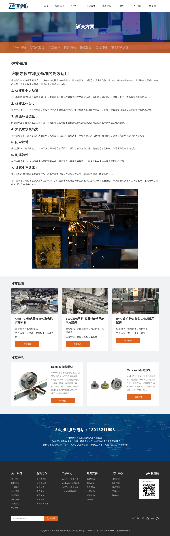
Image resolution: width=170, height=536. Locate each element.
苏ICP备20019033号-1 (106, 530)
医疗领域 (70, 47)
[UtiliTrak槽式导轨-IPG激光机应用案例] (34, 301)
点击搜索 (51, 518)
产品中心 (75, 6)
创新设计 (91, 483)
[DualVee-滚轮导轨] (30, 369)
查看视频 (27, 344)
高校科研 (101, 47)
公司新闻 (116, 479)
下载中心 (122, 6)
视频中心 (106, 6)
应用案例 (116, 483)
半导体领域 (18, 47)
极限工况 (59, 6)
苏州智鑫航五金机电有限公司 (66, 530)
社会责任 (15, 499)
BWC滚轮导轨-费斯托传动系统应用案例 (85, 320)
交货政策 (91, 491)
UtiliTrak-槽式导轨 (70, 487)
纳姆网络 (120, 530)
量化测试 (91, 479)
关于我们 (138, 6)
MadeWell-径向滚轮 (71, 483)
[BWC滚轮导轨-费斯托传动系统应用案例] (85, 301)
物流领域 (86, 47)
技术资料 (116, 487)
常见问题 (91, 487)
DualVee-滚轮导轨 (70, 479)
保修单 (90, 499)
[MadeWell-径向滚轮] (106, 369)
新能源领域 (37, 47)
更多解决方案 (120, 47)
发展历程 (15, 504)
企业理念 (15, 487)
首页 (46, 6)
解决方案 (90, 6)
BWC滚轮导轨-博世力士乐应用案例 (135, 320)
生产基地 (15, 491)
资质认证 (15, 495)
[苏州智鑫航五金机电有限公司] (18, 6)
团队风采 (15, 483)
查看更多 (63, 401)
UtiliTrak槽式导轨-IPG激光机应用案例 (34, 320)
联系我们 (153, 6)
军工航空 (54, 47)
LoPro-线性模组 (69, 491)
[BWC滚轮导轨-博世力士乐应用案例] (135, 301)
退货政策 (91, 495)
